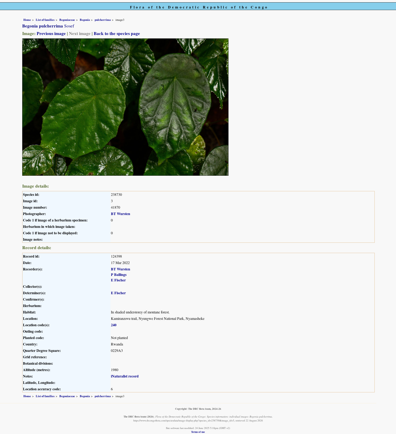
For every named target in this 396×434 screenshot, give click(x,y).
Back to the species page (117, 33)
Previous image (51, 33)
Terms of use (198, 432)
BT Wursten (120, 213)
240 (113, 324)
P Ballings (118, 274)
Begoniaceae (67, 20)
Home (27, 20)
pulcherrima (103, 20)
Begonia (85, 20)
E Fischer (118, 280)
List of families (45, 20)
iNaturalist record (125, 376)
